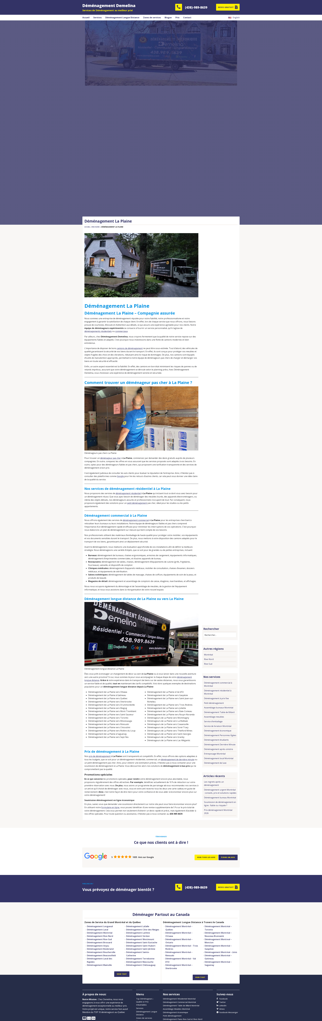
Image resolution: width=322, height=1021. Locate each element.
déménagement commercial (136, 520)
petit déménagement (137, 503)
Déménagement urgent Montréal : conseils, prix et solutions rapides (220, 791)
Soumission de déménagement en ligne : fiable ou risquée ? (220, 804)
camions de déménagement (130, 348)
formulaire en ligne (110, 807)
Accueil (87, 227)
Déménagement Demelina (108, 5)
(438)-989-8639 (196, 7)
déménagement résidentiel (128, 493)
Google (120, 476)
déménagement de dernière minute (177, 759)
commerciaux (121, 331)
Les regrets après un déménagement (214, 783)
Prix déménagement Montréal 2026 (218, 812)
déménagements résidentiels (98, 331)
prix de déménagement (100, 756)
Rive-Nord (96, 227)
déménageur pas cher (110, 458)
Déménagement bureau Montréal (220, 797)
